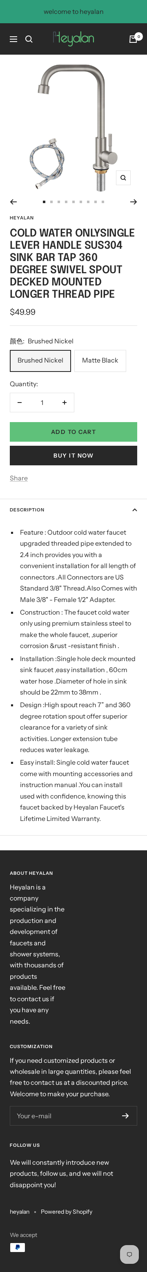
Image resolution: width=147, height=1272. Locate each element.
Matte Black (100, 360)
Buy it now (73, 455)
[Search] (29, 39)
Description (27, 510)
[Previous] (13, 202)
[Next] (133, 202)
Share (19, 478)
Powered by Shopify (66, 1211)
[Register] (125, 1116)
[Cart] (133, 39)
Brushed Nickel (40, 360)
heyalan (22, 218)
